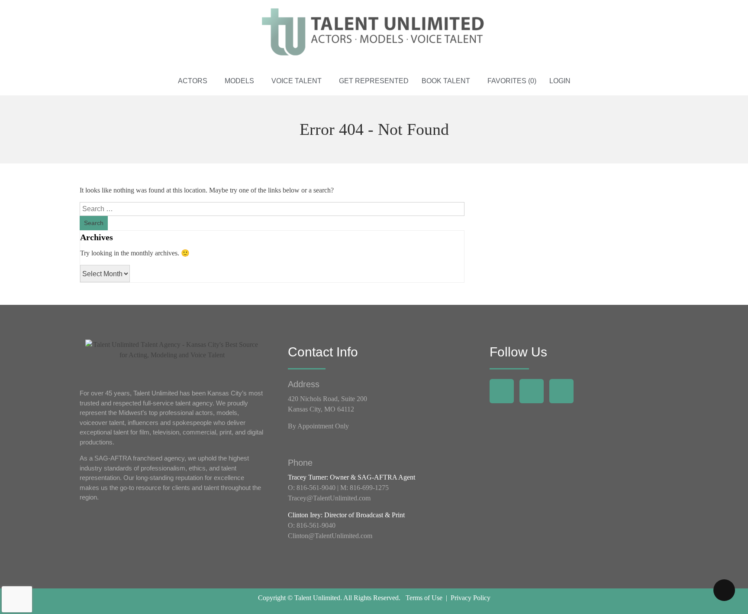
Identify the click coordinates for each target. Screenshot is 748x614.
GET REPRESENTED (374, 81)
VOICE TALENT (296, 81)
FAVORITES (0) (511, 81)
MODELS (239, 81)
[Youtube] (561, 391)
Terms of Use (424, 597)
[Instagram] (531, 391)
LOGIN (560, 81)
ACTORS (192, 81)
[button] (194, 81)
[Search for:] (272, 208)
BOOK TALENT (446, 81)
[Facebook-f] (502, 391)
